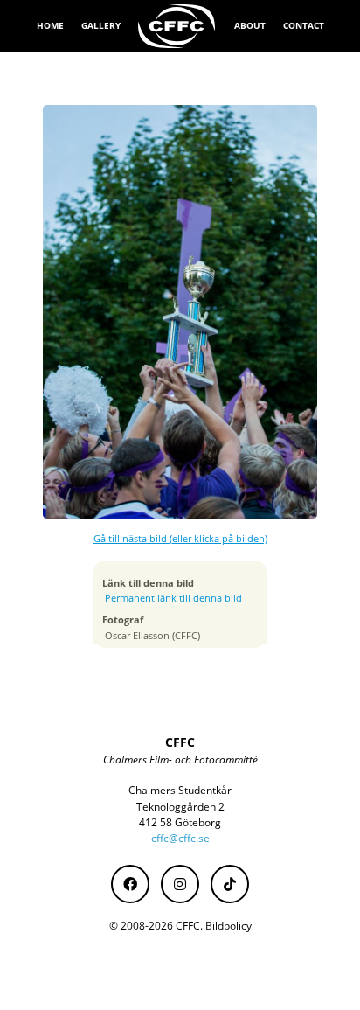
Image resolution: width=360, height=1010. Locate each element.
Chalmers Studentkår (180, 790)
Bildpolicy (228, 925)
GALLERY (101, 25)
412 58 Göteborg (180, 822)
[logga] (177, 26)
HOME (50, 25)
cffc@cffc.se (180, 838)
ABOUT (250, 25)
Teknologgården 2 (180, 806)
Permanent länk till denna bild (173, 598)
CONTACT (303, 25)
